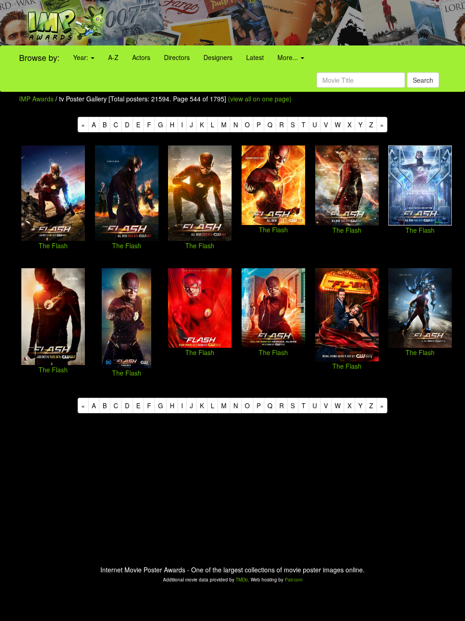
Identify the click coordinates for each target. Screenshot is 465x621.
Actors (141, 57)
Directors (177, 57)
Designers (217, 57)
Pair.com (293, 579)
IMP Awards (36, 98)
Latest (255, 57)
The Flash (53, 245)
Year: (81, 57)
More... (288, 57)
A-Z (113, 57)
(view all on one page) (260, 98)
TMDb (242, 579)
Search (423, 80)
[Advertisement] (290, 22)
